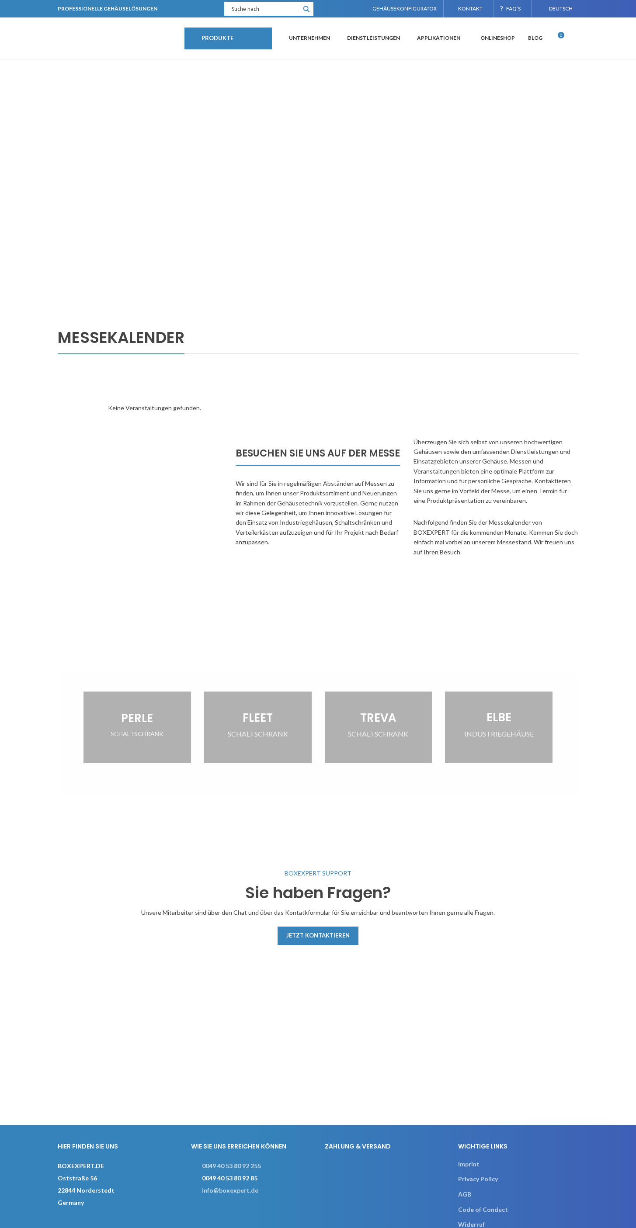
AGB (464, 1194)
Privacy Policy (478, 1179)
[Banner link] (137, 727)
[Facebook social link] (325, 8)
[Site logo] (117, 37)
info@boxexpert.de (230, 1190)
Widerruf (471, 1224)
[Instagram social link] (336, 8)
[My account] (575, 38)
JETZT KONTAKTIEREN (318, 935)
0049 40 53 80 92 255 (231, 1165)
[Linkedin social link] (347, 8)
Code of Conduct (483, 1209)
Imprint (469, 1164)
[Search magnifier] (306, 12)
